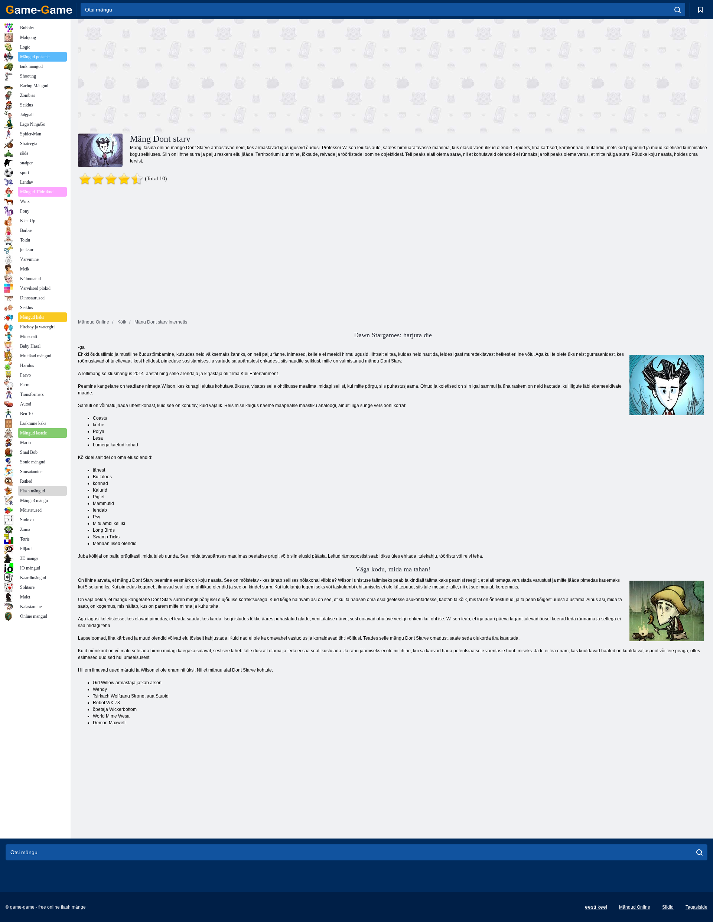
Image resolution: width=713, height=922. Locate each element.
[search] (678, 10)
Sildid (668, 907)
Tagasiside (696, 907)
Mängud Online (634, 907)
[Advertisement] (235, 75)
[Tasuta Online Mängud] (39, 10)
